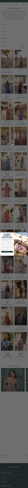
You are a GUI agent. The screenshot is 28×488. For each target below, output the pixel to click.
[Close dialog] (27, 233)
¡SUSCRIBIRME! (7, 251)
